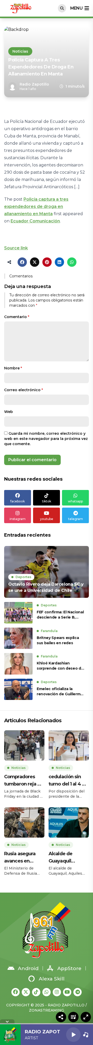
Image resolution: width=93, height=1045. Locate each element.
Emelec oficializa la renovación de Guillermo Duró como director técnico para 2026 (60, 691)
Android (28, 968)
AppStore (69, 968)
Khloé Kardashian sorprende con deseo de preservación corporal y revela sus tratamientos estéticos (60, 666)
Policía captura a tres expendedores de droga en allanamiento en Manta (36, 206)
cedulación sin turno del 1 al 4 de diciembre (68, 781)
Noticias (20, 51)
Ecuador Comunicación (35, 221)
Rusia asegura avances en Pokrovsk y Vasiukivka (19, 858)
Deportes (23, 577)
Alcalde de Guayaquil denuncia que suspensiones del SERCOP (68, 858)
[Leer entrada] (46, 572)
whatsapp (75, 501)
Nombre (13, 368)
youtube (46, 519)
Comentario (16, 316)
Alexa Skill (52, 979)
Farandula (49, 631)
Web (8, 411)
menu (76, 8)
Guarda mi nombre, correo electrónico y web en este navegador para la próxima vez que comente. (46, 438)
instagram (18, 519)
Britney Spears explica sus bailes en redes (58, 640)
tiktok (46, 501)
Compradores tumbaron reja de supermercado (23, 781)
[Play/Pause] (73, 1034)
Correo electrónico (23, 390)
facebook (17, 501)
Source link (16, 248)
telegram (75, 519)
